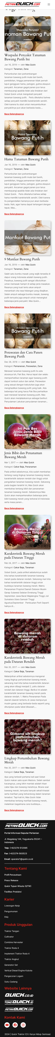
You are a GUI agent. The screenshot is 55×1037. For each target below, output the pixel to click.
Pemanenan (19, 366)
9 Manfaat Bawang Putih (22, 259)
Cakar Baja (19, 466)
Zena (26, 69)
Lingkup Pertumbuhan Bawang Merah (26, 760)
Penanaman (31, 466)
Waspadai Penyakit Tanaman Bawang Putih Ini (25, 57)
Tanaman (18, 69)
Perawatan (31, 366)
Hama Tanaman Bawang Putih (26, 159)
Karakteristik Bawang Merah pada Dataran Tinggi (24, 556)
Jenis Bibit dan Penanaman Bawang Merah (23, 455)
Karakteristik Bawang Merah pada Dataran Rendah (24, 660)
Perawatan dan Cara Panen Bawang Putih (23, 355)
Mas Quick (31, 64)
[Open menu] (49, 4)
